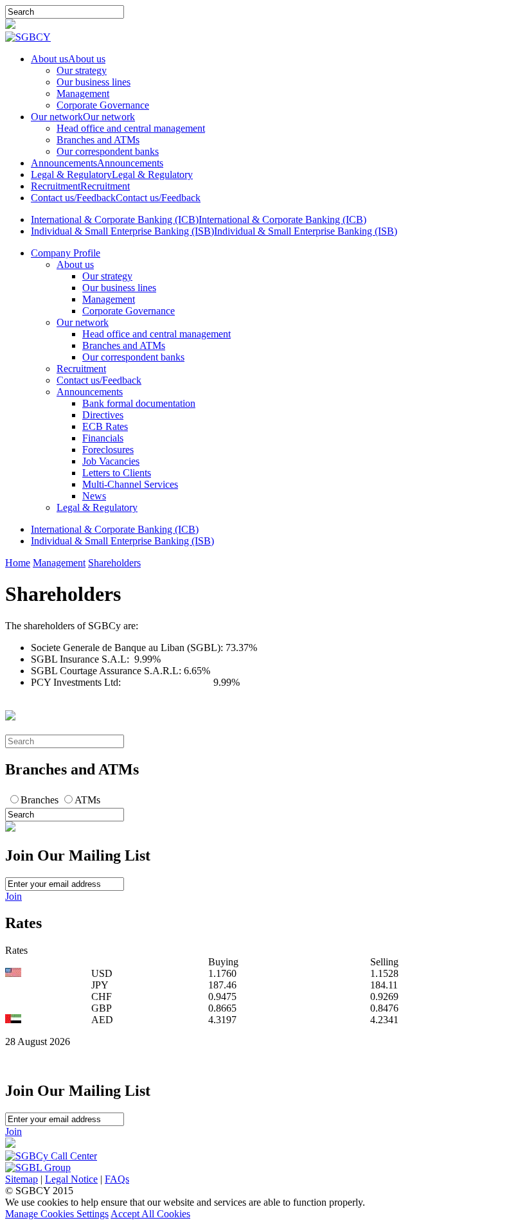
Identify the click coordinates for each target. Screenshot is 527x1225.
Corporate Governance (103, 105)
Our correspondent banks (108, 151)
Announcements (90, 391)
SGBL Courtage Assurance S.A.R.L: (107, 670)
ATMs (87, 799)
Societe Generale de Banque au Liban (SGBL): (128, 647)
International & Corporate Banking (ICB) (115, 529)
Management (83, 93)
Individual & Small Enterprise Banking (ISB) (122, 540)
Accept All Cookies (150, 1213)
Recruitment (81, 368)
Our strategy (82, 70)
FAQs (117, 1179)
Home (17, 562)
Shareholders (114, 562)
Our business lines (93, 81)
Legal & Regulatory (97, 507)
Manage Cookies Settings (57, 1213)
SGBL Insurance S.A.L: (82, 659)
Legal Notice (71, 1179)
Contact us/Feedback (99, 380)
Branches (39, 799)
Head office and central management (131, 128)
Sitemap (21, 1179)
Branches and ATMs (98, 139)
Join (13, 896)
